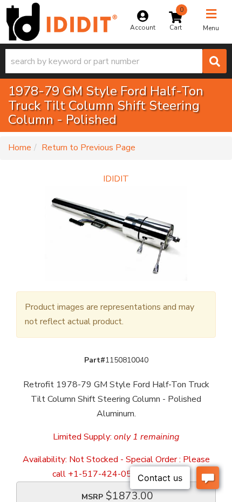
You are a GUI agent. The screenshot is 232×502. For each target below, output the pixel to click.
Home (19, 148)
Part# (94, 360)
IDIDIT (116, 179)
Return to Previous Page (88, 148)
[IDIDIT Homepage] (61, 22)
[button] (116, 61)
